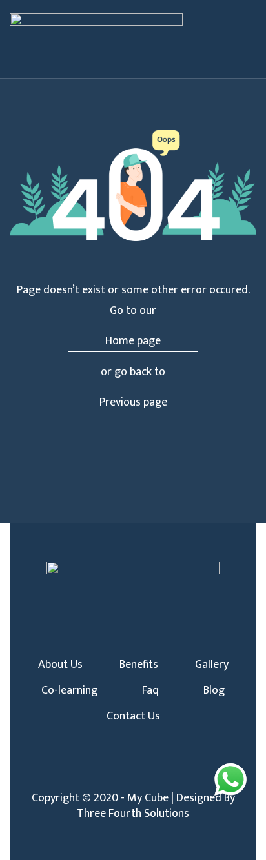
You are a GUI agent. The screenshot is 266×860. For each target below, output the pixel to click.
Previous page (133, 402)
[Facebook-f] (112, 774)
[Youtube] (154, 774)
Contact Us (133, 716)
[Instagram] (133, 774)
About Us (60, 664)
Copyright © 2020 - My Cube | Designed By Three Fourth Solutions (133, 805)
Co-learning (69, 690)
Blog (214, 690)
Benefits (138, 664)
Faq (150, 690)
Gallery (212, 664)
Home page (133, 341)
